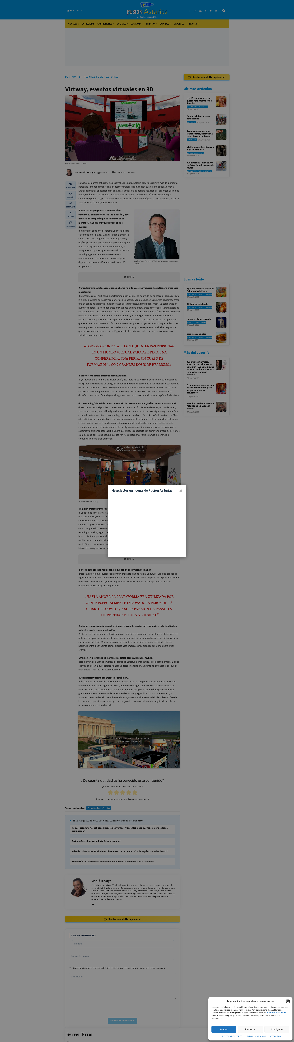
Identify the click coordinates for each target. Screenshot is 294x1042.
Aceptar (223, 1029)
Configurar (277, 1029)
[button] (287, 1001)
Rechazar (250, 1029)
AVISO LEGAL (276, 1036)
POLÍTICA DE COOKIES (232, 1036)
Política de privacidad (256, 1036)
